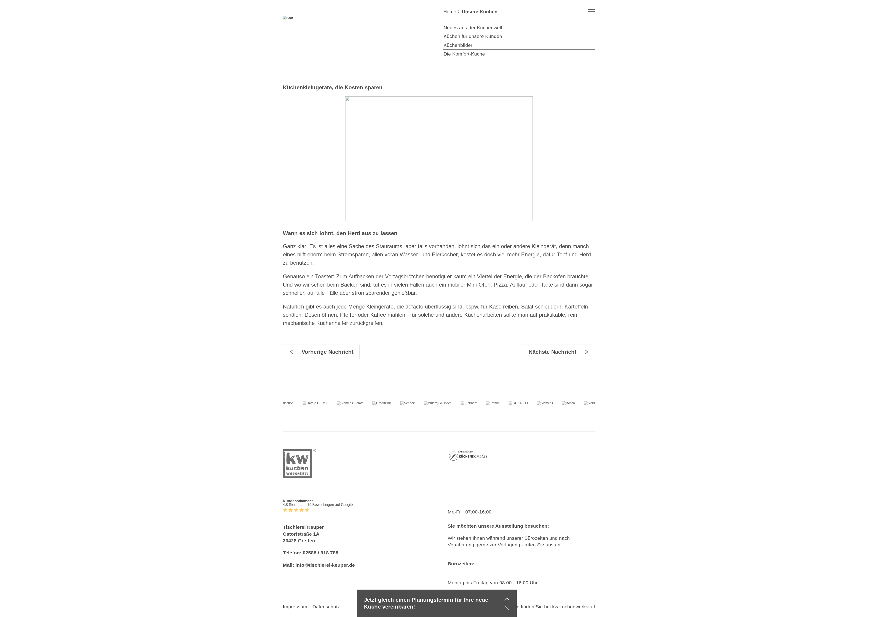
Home (449, 11)
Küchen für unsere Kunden (473, 36)
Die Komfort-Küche (464, 53)
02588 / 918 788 (320, 552)
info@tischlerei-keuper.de (325, 565)
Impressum (295, 606)
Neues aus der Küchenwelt (473, 27)
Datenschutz (326, 606)
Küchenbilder (458, 45)
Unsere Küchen (480, 11)
